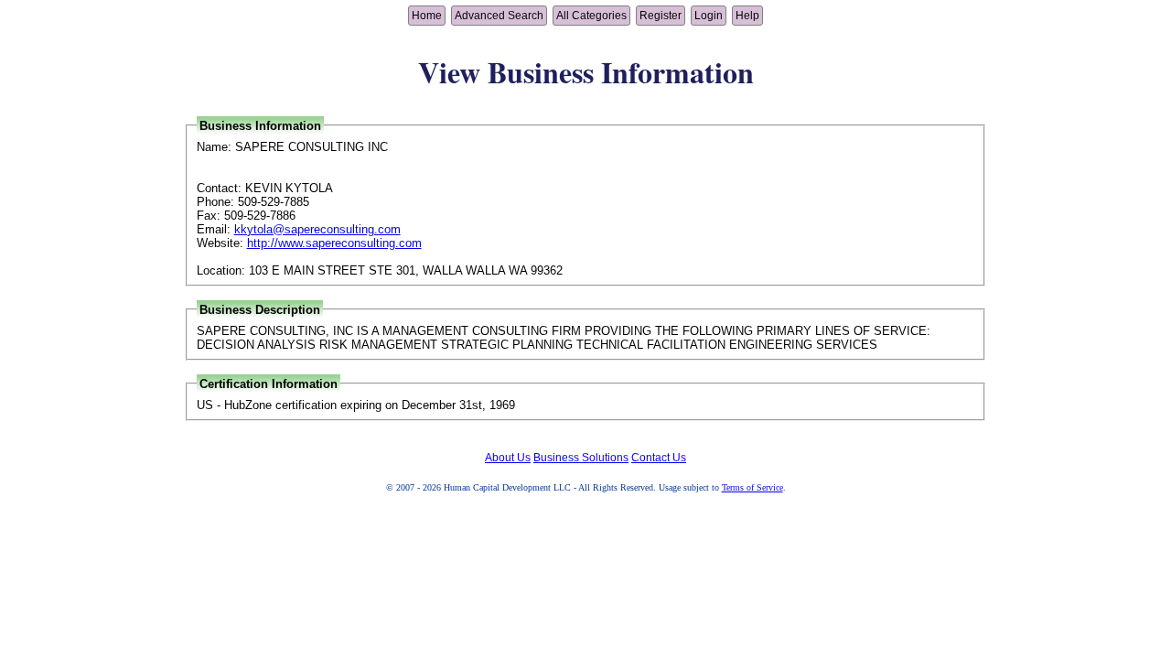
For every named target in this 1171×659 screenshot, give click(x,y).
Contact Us (658, 457)
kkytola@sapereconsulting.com (317, 229)
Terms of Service (752, 487)
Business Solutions (580, 457)
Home (427, 15)
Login (708, 15)
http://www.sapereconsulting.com (334, 243)
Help (747, 15)
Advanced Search (499, 15)
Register (660, 15)
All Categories (591, 15)
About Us (508, 457)
